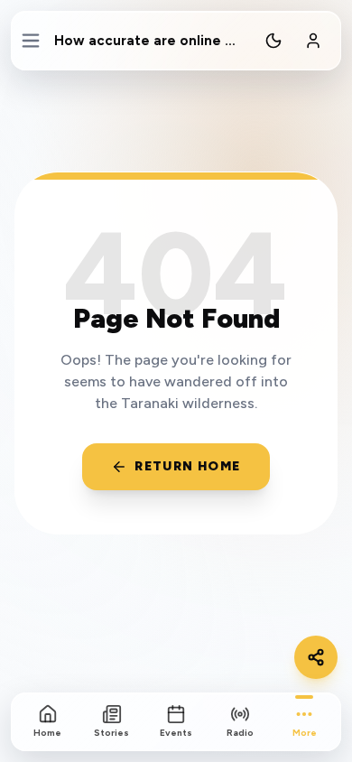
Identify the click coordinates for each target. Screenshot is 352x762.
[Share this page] (316, 657)
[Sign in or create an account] (313, 40)
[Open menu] (31, 40)
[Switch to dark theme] (273, 41)
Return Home (187, 466)
